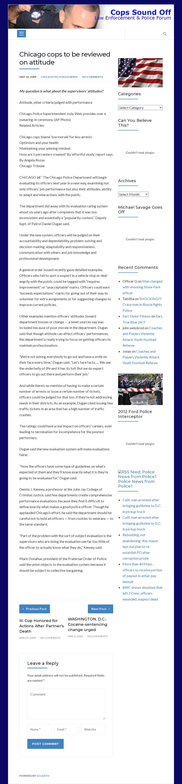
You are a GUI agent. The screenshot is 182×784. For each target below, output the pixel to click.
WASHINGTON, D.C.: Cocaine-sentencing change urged (87, 624)
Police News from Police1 (136, 484)
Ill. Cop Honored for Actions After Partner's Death (41, 625)
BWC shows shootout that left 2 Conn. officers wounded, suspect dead (142, 593)
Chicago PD (49, 76)
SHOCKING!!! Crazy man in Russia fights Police (142, 304)
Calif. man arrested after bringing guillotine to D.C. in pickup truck (142, 506)
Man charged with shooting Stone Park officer (142, 287)
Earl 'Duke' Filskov (137, 316)
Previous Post (36, 609)
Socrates (42, 775)
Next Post (99, 609)
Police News (68, 76)
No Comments (92, 76)
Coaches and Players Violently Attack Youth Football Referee (141, 357)
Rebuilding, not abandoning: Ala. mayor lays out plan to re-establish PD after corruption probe (140, 546)
